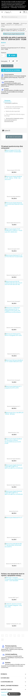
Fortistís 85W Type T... (14, 597)
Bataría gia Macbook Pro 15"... (14, 275)
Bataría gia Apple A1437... (14, 249)
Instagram (23, 635)
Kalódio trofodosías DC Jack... (14, 624)
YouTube (15, 635)
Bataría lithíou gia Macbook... (14, 327)
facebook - (4, 695)
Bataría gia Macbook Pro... (14, 354)
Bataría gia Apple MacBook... (14, 196)
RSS (10, 635)
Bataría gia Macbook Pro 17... (14, 537)
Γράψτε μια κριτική (8, 65)
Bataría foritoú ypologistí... (14, 301)
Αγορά (11, 55)
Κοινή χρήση (9, 61)
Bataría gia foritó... (14, 511)
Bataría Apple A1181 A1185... (14, 170)
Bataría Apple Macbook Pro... (14, 222)
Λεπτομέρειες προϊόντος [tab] (11, 103)
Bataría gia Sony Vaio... (14, 432)
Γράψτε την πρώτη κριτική (15, 136)
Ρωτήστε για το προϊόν (11, 70)
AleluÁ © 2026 (5, 692)
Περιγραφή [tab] (7, 100)
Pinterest (16, 61)
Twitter (6, 635)
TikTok (2, 639)
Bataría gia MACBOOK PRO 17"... (14, 563)
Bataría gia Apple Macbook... (14, 485)
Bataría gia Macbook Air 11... (14, 406)
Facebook (2, 635)
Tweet (13, 61)
